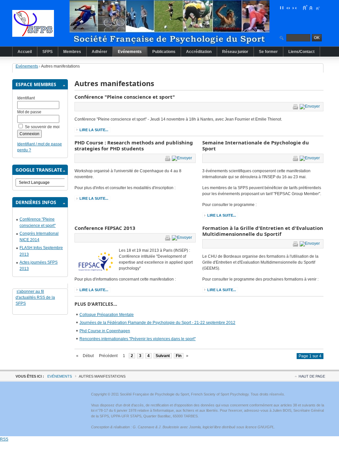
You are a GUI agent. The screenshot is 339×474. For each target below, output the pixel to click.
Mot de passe (29, 112)
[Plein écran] (281, 7)
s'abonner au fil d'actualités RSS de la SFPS (35, 297)
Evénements (27, 66)
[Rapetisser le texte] (317, 7)
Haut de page (312, 376)
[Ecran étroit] (294, 7)
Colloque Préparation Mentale (106, 314)
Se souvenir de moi (42, 127)
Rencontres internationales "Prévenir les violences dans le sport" (137, 339)
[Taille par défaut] (311, 7)
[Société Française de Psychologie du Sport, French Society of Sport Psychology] (45, 23)
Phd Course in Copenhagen (104, 331)
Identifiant (26, 98)
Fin (178, 355)
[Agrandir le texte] (305, 7)
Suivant (163, 355)
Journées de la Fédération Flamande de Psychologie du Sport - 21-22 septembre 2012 (157, 322)
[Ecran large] (288, 7)
